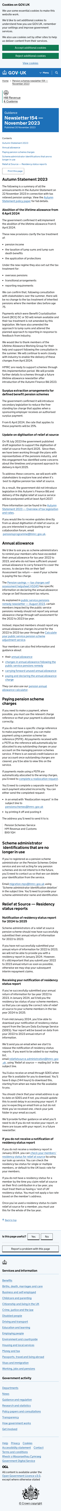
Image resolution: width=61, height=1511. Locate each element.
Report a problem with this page (30, 1248)
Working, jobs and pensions (18, 1368)
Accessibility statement (16, 1447)
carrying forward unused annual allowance (30, 670)
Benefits (7, 1280)
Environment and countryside (20, 1339)
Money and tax (11, 1351)
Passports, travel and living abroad (23, 1357)
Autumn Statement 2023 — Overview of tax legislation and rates (30, 509)
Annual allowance (11, 147)
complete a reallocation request (38, 778)
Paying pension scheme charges (18, 152)
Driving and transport (15, 1321)
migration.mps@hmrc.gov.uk (26, 884)
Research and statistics (16, 1405)
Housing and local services (18, 1345)
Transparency (10, 1417)
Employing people (13, 1333)
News (5, 1393)
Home (5, 80)
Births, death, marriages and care (22, 1286)
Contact (39, 1447)
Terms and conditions (15, 1452)
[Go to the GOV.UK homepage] (14, 72)
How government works (16, 1423)
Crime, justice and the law (17, 1310)
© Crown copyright (30, 1503)
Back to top (11, 1220)
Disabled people (12, 1315)
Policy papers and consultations (21, 1411)
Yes (35, 1236)
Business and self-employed (19, 1292)
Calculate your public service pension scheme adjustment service (29, 636)
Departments (10, 1388)
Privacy (15, 1443)
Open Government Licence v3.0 (21, 1475)
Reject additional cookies (30, 55)
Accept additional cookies (30, 47)
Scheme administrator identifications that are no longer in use (27, 158)
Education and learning (16, 1327)
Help (5, 1443)
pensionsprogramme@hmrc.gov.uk (24, 534)
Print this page (15, 171)
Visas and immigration (15, 1362)
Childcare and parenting (17, 1298)
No (49, 1236)
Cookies (27, 1443)
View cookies (30, 63)
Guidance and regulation (17, 1399)
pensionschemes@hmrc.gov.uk (24, 806)
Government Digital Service (18, 1460)
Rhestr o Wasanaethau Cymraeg (21, 1456)
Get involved (9, 1429)
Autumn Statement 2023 (15, 143)
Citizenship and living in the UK (20, 1304)
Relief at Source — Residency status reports (24, 164)
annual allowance (21, 656)
